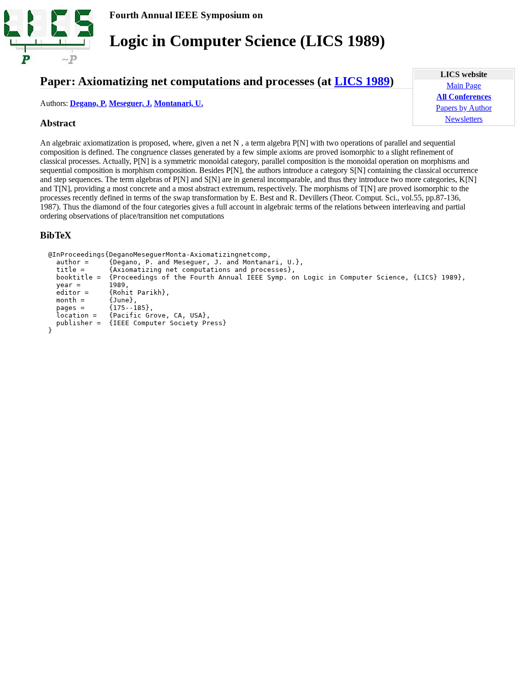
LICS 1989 (362, 81)
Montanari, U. (178, 103)
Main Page (464, 85)
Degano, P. (88, 103)
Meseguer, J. (130, 103)
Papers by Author (464, 107)
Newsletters (464, 119)
